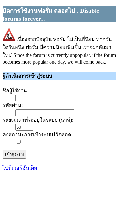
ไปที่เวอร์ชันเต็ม (20, 168)
